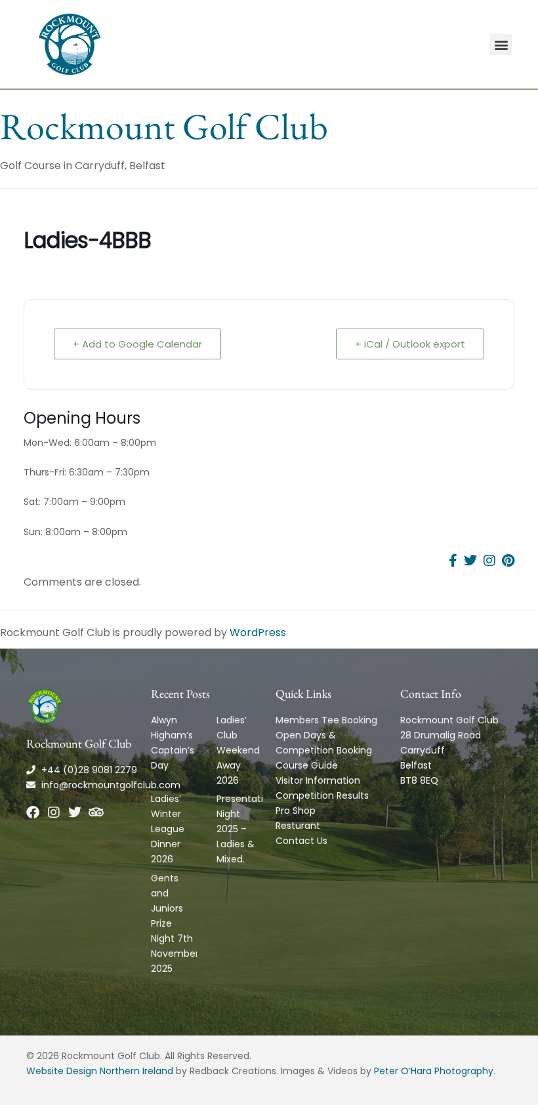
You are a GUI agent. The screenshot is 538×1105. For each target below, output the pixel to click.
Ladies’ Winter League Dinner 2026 (167, 829)
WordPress (258, 632)
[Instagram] (53, 812)
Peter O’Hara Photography (433, 1070)
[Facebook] (32, 812)
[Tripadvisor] (95, 812)
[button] (501, 44)
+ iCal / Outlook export (410, 344)
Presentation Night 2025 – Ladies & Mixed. (246, 829)
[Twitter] (74, 812)
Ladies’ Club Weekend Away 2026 (238, 750)
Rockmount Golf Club (164, 126)
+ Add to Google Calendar (137, 344)
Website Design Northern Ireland (99, 1070)
